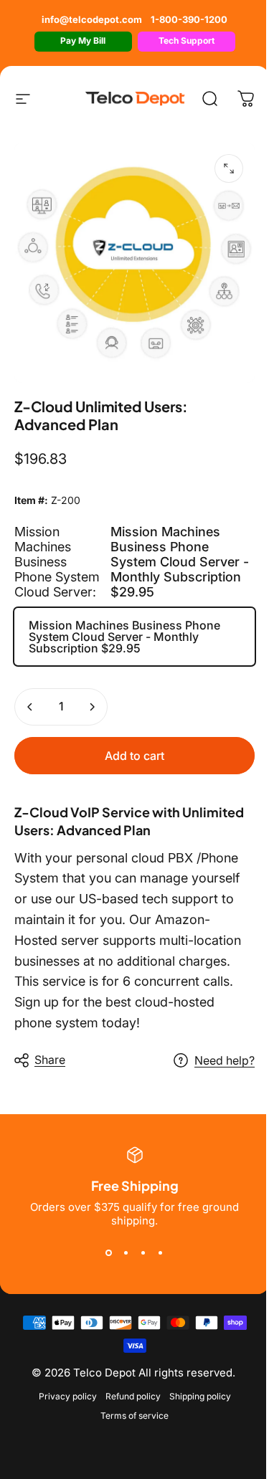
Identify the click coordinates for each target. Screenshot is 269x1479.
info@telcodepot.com (92, 19)
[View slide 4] (160, 1253)
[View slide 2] (126, 1253)
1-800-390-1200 (189, 19)
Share (49, 1059)
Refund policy (133, 1396)
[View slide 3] (143, 1253)
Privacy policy (68, 1396)
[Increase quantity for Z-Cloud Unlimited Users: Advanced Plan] (92, 707)
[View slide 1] (109, 1253)
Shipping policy (200, 1396)
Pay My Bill (82, 40)
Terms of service (134, 1415)
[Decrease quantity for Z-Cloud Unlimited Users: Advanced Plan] (30, 707)
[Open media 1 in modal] (228, 168)
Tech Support (186, 40)
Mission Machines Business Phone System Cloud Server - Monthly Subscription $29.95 (124, 636)
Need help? (224, 1060)
